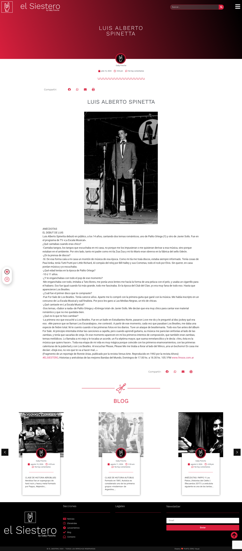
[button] (69, 89)
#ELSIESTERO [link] (50, 357)
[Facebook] (7, 271)
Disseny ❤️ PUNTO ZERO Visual (186, 549)
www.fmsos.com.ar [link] (183, 357)
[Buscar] (221, 7)
